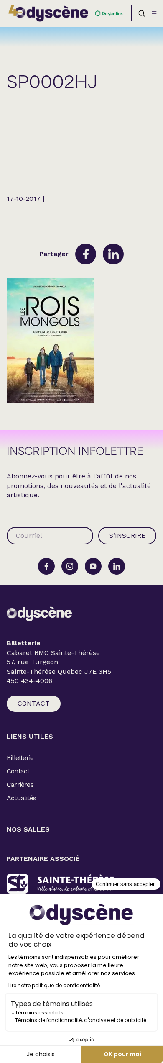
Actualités (21, 798)
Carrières (20, 784)
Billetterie (20, 758)
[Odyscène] (39, 614)
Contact (34, 703)
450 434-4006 (29, 681)
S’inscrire (127, 535)
